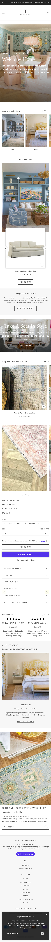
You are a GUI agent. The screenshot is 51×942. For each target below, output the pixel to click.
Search (25, 865)
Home (25, 879)
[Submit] (42, 933)
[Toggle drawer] (3, 13)
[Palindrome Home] (25, 13)
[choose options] (42, 265)
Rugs (25, 889)
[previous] (2, 2)
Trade (25, 896)
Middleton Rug (8, 504)
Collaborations (26, 899)
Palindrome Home (9, 509)
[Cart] (47, 13)
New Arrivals (25, 882)
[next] (48, 2)
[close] (46, 914)
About (25, 903)
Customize (25, 892)
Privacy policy (25, 868)
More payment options (25, 560)
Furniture (25, 886)
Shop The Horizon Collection (14, 361)
